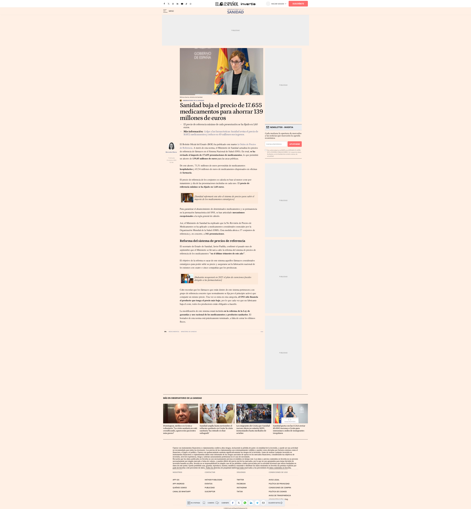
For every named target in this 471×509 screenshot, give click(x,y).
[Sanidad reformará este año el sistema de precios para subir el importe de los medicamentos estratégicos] (224, 198)
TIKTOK (240, 491)
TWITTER (240, 480)
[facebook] (164, 4)
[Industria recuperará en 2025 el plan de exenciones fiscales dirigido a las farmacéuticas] (223, 278)
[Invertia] (246, 3)
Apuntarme (294, 144)
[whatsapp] (191, 4)
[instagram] (173, 4)
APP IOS (176, 480)
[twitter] (168, 4)
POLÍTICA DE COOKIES (278, 491)
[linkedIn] (177, 4)
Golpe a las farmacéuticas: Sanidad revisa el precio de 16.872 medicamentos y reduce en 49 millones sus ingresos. (220, 133)
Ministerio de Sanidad (189, 331)
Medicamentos (174, 331)
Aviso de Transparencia (280, 495)
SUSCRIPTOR (210, 491)
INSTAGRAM (242, 487)
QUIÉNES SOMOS (180, 487)
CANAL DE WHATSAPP (182, 491)
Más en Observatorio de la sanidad (182, 398)
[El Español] (227, 3)
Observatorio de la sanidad (193, 100)
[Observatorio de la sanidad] (235, 11)
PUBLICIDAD (210, 487)
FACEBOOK (241, 483)
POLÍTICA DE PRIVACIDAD (279, 483)
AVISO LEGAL (274, 480)
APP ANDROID (178, 483)
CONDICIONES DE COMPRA (280, 487)
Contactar (210, 472)
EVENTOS (208, 483)
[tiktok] (186, 4)
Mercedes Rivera (171, 152)
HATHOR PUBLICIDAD (213, 480)
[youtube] (182, 4)
